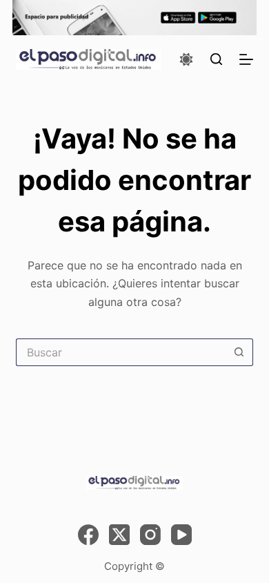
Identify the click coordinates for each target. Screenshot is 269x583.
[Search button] (239, 352)
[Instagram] (150, 534)
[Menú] (246, 59)
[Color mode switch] (186, 59)
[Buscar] (216, 59)
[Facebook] (88, 534)
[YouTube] (181, 534)
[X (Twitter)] (119, 534)
